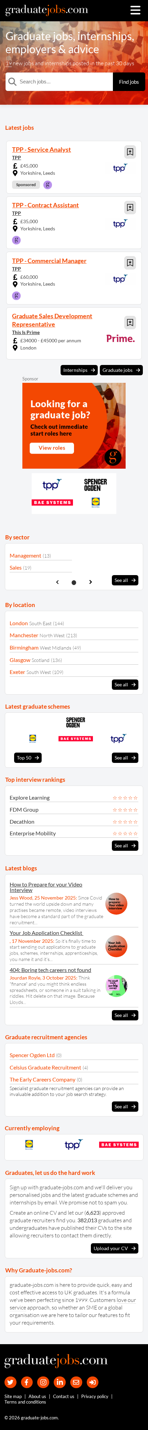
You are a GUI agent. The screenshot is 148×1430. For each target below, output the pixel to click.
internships (104, 36)
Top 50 (24, 757)
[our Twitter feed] (10, 1382)
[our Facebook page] (27, 1382)
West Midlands (55, 648)
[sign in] (93, 1382)
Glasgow (20, 659)
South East (40, 623)
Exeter (17, 671)
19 (9, 63)
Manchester (24, 635)
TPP (16, 157)
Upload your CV (111, 1248)
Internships (75, 370)
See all (121, 580)
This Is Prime (26, 332)
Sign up (18, 1187)
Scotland (41, 660)
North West (52, 635)
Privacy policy (94, 1396)
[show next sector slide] (90, 582)
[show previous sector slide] (57, 582)
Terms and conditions (25, 1402)
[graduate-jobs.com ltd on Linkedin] (60, 1382)
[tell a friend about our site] (76, 1382)
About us (37, 1396)
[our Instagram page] (43, 1382)
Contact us (63, 1396)
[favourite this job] (130, 152)
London (19, 623)
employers (31, 49)
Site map (13, 1396)
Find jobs (129, 82)
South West (39, 672)
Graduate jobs (39, 36)
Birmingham (24, 647)
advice (83, 49)
